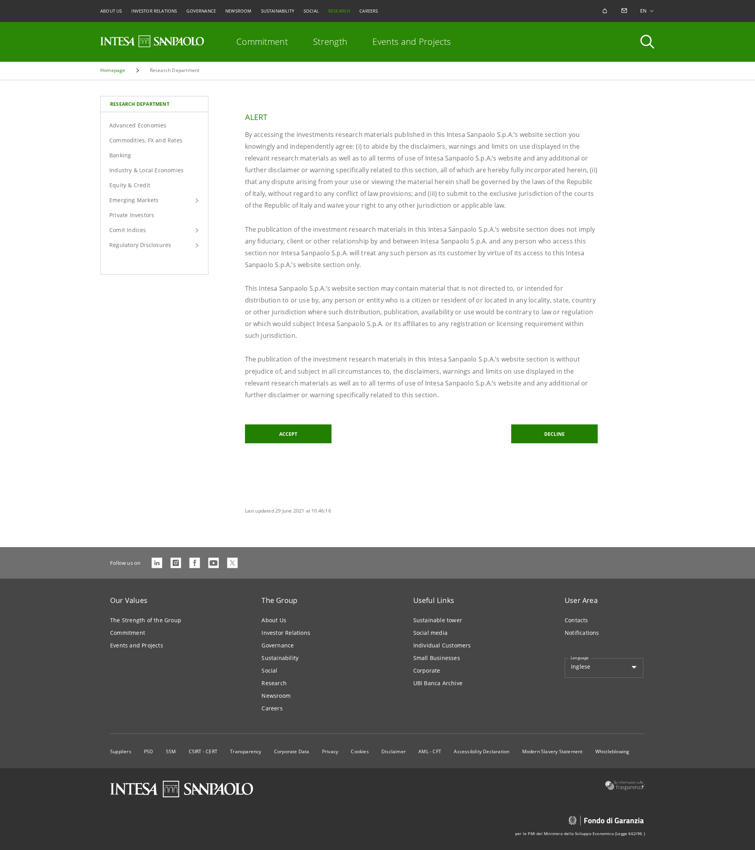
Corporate (426, 670)
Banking (120, 155)
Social (269, 670)
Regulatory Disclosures (140, 245)
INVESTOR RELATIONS (154, 11)
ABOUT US (111, 11)
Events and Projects (411, 41)
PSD (148, 751)
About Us (273, 620)
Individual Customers (442, 645)
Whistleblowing (612, 751)
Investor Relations (285, 632)
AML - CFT (429, 751)
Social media (430, 632)
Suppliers (120, 751)
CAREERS (368, 11)
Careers (271, 708)
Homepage (112, 70)
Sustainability (279, 658)
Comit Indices (127, 230)
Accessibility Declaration (481, 751)
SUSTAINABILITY (277, 11)
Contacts (576, 620)
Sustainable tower (437, 620)
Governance (277, 645)
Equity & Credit (129, 185)
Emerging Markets (133, 200)
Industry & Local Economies (146, 170)
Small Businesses (436, 658)
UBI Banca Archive (437, 683)
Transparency (245, 751)
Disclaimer (393, 751)
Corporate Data (291, 751)
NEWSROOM (238, 11)
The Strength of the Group (145, 620)
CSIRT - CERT (203, 751)
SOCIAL (311, 11)
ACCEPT (288, 434)
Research (274, 683)
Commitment (262, 41)
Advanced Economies (138, 125)
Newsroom (276, 695)
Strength (330, 41)
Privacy (330, 751)
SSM (171, 751)
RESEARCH (339, 11)
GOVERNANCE (201, 11)
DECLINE (554, 434)
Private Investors (131, 215)
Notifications (582, 632)
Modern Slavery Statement (552, 751)
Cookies (359, 751)
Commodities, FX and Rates (145, 140)
